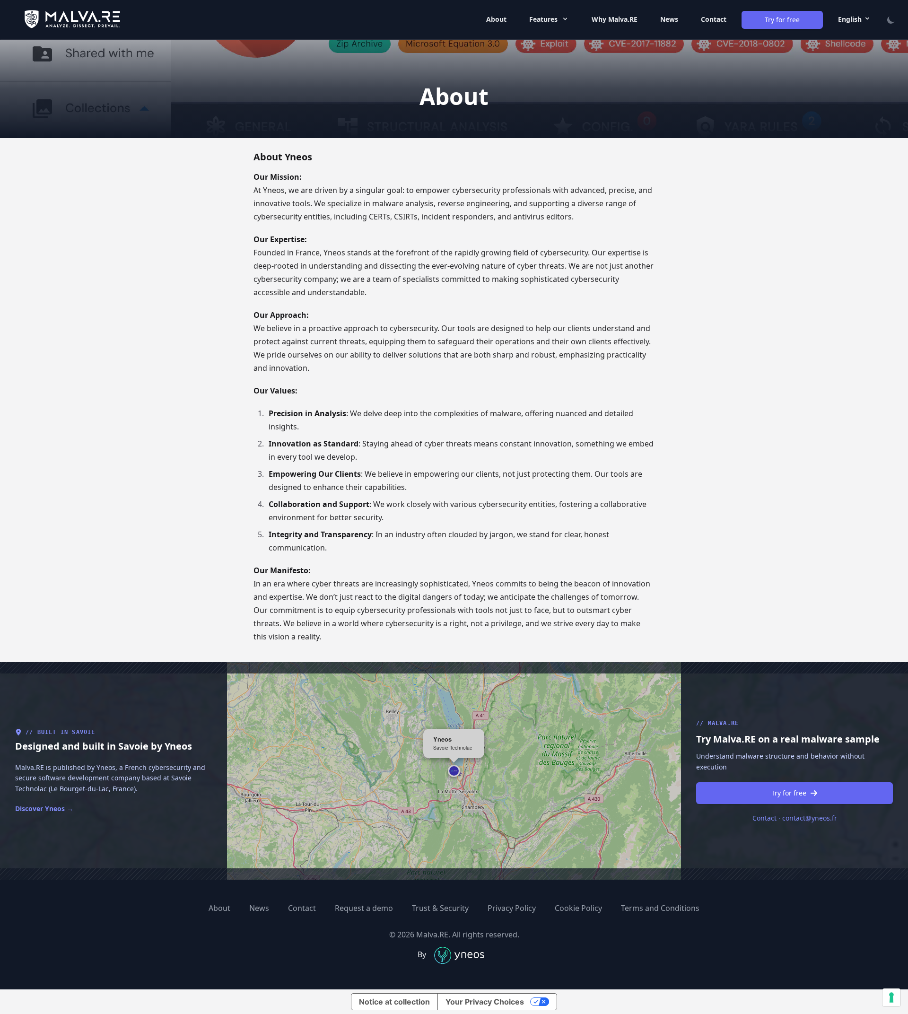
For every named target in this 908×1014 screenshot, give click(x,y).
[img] (454, 771)
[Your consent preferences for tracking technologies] (891, 997)
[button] (454, 771)
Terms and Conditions (660, 908)
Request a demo (364, 908)
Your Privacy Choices (484, 1001)
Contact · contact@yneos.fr (794, 817)
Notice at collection (394, 1001)
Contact (713, 19)
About (496, 19)
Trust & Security (440, 908)
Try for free (788, 792)
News (669, 19)
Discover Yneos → (44, 808)
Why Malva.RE (614, 19)
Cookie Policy (578, 908)
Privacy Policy (512, 908)
